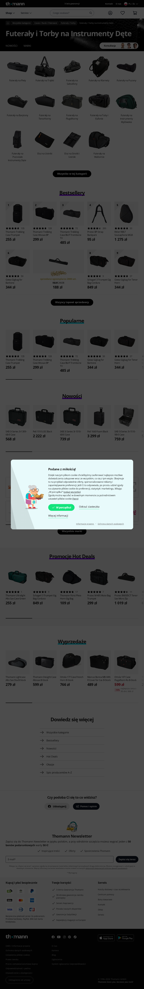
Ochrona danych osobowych (111, 523)
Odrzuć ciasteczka (89, 506)
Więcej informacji (58, 515)
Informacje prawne (85, 523)
